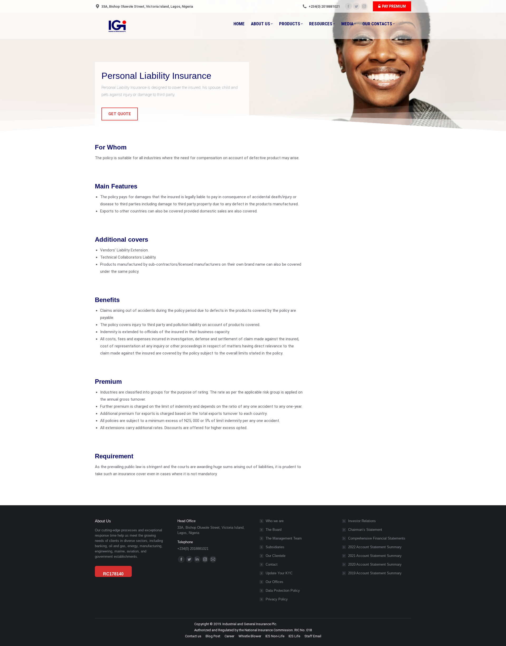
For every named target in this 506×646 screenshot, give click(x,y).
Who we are (275, 521)
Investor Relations (362, 521)
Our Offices (274, 582)
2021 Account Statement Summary (375, 556)
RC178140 (113, 574)
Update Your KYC (279, 573)
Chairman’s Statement (365, 530)
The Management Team (284, 538)
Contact (272, 564)
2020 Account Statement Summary (375, 564)
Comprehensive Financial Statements (376, 538)
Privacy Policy (277, 599)
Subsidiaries (275, 547)
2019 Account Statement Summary (375, 573)
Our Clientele (275, 556)
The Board (273, 530)
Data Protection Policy (283, 590)
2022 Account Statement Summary (375, 547)
